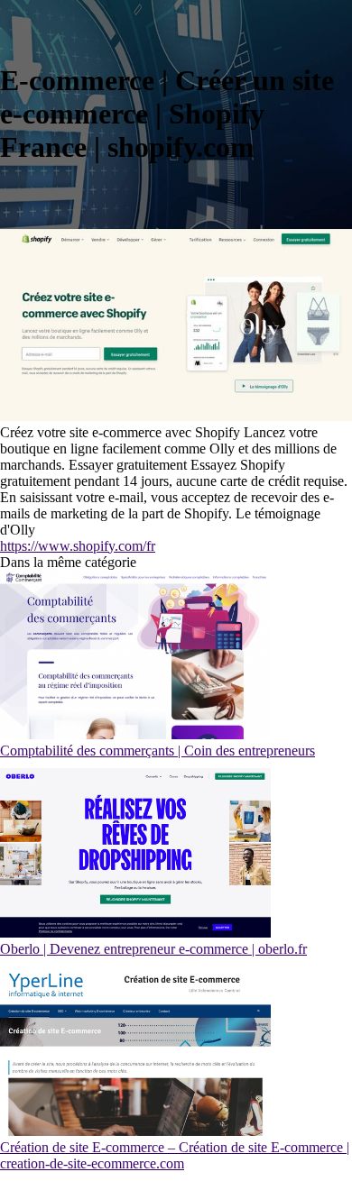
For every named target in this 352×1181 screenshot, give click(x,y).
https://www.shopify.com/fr (77, 546)
